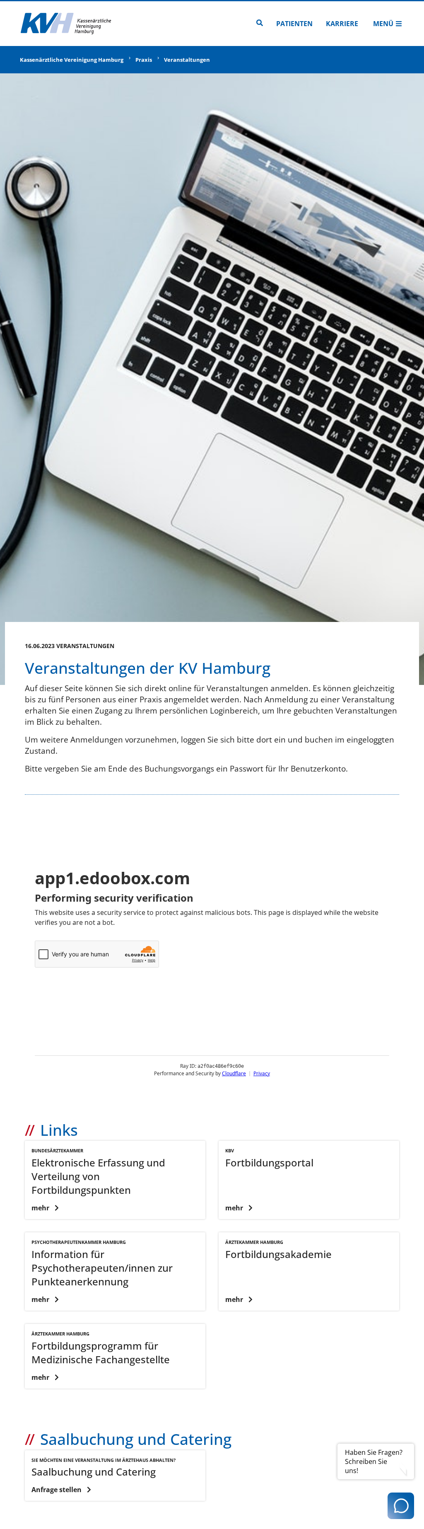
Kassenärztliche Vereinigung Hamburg (71, 59)
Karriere (342, 23)
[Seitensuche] (259, 23)
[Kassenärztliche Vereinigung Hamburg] (66, 23)
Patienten (294, 23)
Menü (383, 23)
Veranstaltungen (187, 59)
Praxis (143, 59)
